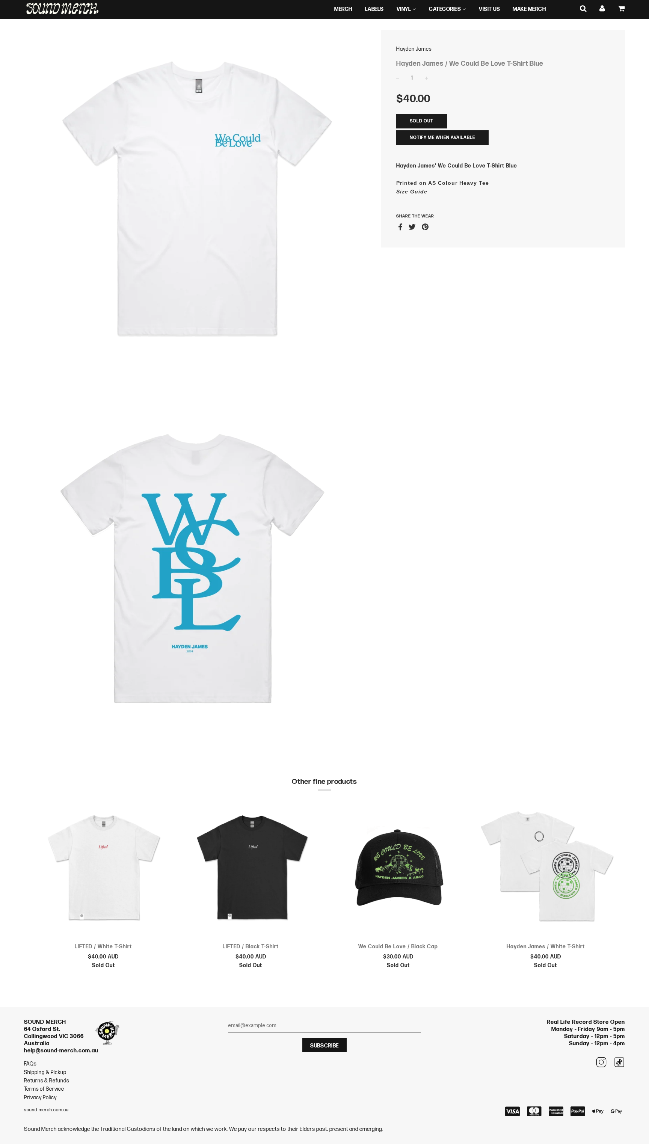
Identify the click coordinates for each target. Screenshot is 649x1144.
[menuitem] (343, 9)
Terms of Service (44, 1089)
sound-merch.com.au (46, 1110)
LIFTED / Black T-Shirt (251, 946)
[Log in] (602, 9)
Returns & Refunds (46, 1081)
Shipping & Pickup (45, 1072)
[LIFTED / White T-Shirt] (103, 869)
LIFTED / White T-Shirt (103, 946)
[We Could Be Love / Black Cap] (398, 869)
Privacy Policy (40, 1097)
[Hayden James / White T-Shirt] (546, 869)
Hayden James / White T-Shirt (546, 946)
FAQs (30, 1064)
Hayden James (414, 49)
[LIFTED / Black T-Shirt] (251, 869)
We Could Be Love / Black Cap (398, 946)
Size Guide (411, 192)
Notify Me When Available (442, 137)
